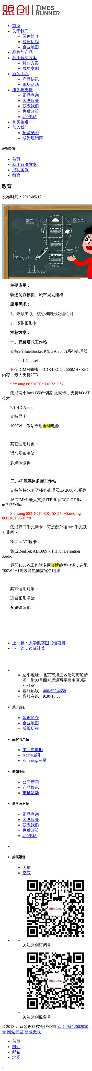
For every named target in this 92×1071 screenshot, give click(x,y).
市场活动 (30, 84)
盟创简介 (30, 36)
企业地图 (30, 47)
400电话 (29, 116)
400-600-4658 (54, 691)
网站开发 (15, 1032)
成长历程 (30, 42)
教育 (16, 175)
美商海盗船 (32, 750)
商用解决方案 (24, 164)
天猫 (26, 867)
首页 (16, 159)
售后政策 (30, 111)
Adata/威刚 (31, 755)
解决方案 (30, 63)
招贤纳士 (30, 132)
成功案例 (30, 68)
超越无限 (33, 1032)
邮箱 (16, 1052)
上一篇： (38, 643)
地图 (16, 1057)
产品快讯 (30, 79)
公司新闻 (30, 782)
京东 (26, 873)
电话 (16, 1046)
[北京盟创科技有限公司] (31, 17)
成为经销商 (32, 138)
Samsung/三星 (34, 760)
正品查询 (30, 95)
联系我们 (30, 106)
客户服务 (30, 100)
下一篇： (28, 648)
